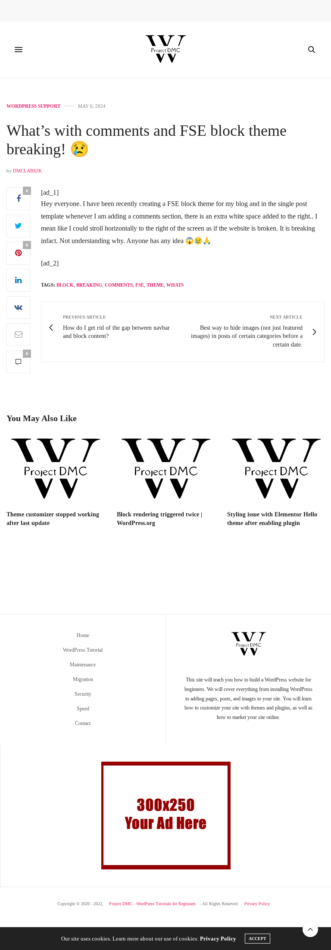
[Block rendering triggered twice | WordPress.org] (165, 470)
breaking (89, 285)
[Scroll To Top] (310, 929)
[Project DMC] (165, 49)
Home (83, 635)
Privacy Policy (257, 903)
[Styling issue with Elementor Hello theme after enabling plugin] (276, 470)
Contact (83, 723)
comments (119, 285)
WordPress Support (33, 106)
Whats (175, 285)
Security (83, 694)
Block (65, 285)
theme (155, 285)
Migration (83, 679)
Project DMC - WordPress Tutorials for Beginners (152, 903)
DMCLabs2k (27, 170)
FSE (139, 285)
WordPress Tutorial (83, 650)
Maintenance (83, 665)
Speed (83, 709)
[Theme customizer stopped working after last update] (55, 470)
